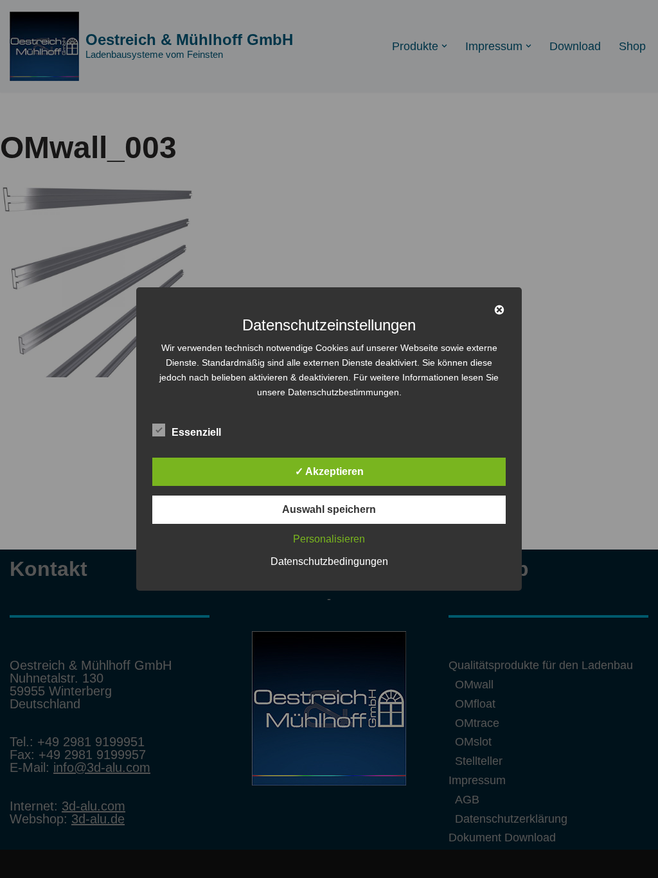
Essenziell (196, 432)
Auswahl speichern (329, 509)
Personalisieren (329, 538)
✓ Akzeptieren (329, 471)
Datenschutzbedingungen (329, 561)
